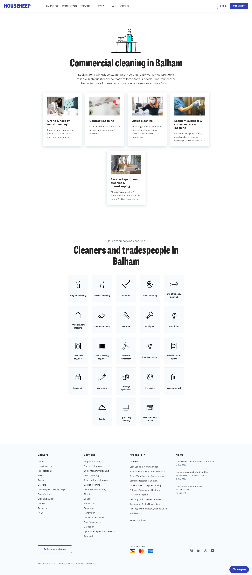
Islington (143, 494)
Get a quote (239, 5)
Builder (87, 498)
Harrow (134, 494)
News (41, 475)
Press (41, 480)
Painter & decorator (94, 517)
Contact (124, 5)
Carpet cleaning (92, 484)
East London (136, 466)
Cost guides (44, 494)
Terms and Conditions (85, 563)
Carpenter (89, 508)
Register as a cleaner (55, 549)
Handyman (89, 512)
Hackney (155, 490)
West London (158, 476)
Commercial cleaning (95, 489)
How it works (51, 5)
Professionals (69, 5)
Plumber (88, 494)
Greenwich (144, 490)
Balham (133, 480)
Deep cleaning (91, 475)
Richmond (135, 504)
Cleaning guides (46, 498)
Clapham (149, 485)
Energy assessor (92, 522)
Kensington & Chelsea (141, 499)
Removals (89, 536)
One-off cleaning (93, 466)
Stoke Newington (151, 504)
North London (151, 466)
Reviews (101, 5)
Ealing (158, 485)
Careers (42, 484)
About (41, 461)
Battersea (143, 480)
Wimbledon (136, 513)
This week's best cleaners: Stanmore (195, 461)
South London (157, 471)
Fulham (133, 490)
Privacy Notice (65, 563)
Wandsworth (161, 508)
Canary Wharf (137, 485)
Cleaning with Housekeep (51, 489)
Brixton (153, 480)
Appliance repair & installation (99, 531)
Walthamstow (146, 508)
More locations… (139, 520)
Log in (223, 5)
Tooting (134, 508)
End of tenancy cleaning (96, 470)
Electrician (89, 503)
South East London (139, 471)
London (134, 461)
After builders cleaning (96, 480)
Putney (157, 499)
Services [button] (86, 5)
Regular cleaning (92, 461)
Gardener (89, 526)
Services (89, 455)
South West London (140, 476)
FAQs (113, 5)
